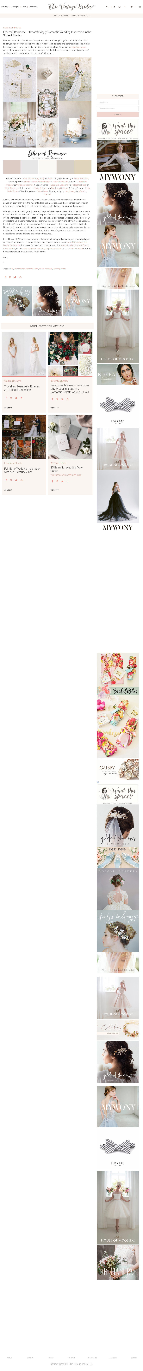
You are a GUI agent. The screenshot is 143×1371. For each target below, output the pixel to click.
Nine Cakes (43, 191)
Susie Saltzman (81, 178)
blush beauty (77, 248)
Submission (92, 1358)
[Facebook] (114, 6)
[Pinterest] (125, 6)
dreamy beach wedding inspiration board (42, 248)
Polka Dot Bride (79, 185)
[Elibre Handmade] (118, 1030)
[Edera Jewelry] (118, 374)
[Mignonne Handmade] (118, 278)
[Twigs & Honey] (17, 301)
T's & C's (71, 1358)
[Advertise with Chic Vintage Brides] (118, 129)
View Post (8, 408)
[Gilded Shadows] (47, 301)
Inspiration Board (32, 269)
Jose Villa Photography (33, 178)
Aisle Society (11, 188)
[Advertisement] (118, 74)
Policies (51, 1358)
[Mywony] (77, 301)
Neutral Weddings (45, 269)
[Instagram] (119, 6)
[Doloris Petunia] (118, 889)
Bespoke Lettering (59, 185)
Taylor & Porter (41, 188)
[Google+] (20, 277)
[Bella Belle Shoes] (118, 857)
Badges (134, 1358)
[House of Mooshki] (118, 326)
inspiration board (78, 47)
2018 (11, 269)
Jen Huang (70, 191)
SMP (50, 178)
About (9, 1358)
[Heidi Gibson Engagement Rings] (118, 769)
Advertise (113, 1358)
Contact (30, 1358)
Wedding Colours (59, 269)
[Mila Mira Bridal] (118, 1262)
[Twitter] (132, 6)
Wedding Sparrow (24, 185)
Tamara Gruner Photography (36, 181)
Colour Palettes (19, 269)
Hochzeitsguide (60, 181)
